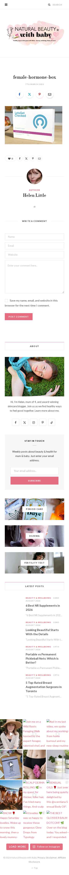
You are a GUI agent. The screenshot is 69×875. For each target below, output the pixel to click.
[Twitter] (29, 94)
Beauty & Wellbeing (38, 598)
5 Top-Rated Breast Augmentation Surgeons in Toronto (44, 687)
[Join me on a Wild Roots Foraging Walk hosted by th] (34, 734)
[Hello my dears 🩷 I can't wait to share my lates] (58, 764)
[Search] (49, 4)
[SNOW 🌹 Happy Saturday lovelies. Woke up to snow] (11, 825)
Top (36, 867)
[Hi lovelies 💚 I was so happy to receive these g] (34, 825)
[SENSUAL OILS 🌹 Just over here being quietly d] (58, 795)
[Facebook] (19, 94)
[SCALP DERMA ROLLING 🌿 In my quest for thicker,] (34, 795)
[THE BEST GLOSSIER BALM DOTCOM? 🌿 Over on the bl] (58, 825)
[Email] (49, 94)
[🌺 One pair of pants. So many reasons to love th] (34, 764)
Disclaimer (51, 857)
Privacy (41, 857)
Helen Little (34, 195)
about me (53, 410)
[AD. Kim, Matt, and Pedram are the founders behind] (11, 734)
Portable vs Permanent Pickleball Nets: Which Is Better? (42, 658)
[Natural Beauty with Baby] (34, 33)
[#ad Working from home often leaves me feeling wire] (11, 764)
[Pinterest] (40, 94)
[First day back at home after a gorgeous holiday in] (11, 795)
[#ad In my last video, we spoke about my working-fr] (58, 734)
